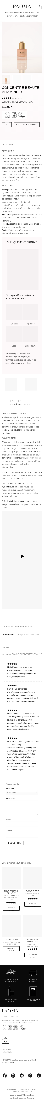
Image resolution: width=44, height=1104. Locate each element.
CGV (30, 1088)
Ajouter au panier (25, 125)
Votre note (11, 785)
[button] (3, 7)
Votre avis (10, 795)
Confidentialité (24, 1086)
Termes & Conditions (20, 1088)
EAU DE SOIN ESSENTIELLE (32, 937)
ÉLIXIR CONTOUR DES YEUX (11, 889)
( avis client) (17, 98)
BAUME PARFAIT (32, 888)
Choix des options (32, 901)
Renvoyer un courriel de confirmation (22, 16)
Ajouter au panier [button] (11, 905)
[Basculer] (8, 401)
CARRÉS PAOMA (11, 936)
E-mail (9, 828)
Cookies (33, 1086)
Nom (8, 816)
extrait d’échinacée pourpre (20, 501)
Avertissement (12, 1086)
